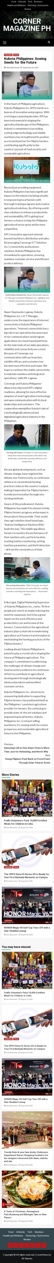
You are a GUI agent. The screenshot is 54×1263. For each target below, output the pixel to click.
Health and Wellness (16, 5)
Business (38, 1)
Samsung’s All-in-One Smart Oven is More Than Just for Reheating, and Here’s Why (27, 748)
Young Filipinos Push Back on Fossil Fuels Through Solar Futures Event (27, 759)
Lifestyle (22, 1)
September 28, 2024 (30, 67)
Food (14, 1)
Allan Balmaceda (12, 67)
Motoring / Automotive (38, 5)
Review (27, 9)
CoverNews (42, 1254)
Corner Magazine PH (27, 25)
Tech (30, 1)
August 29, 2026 (27, 828)
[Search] (49, 42)
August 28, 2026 (27, 935)
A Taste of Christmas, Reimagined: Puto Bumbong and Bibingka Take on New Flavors (25, 1214)
